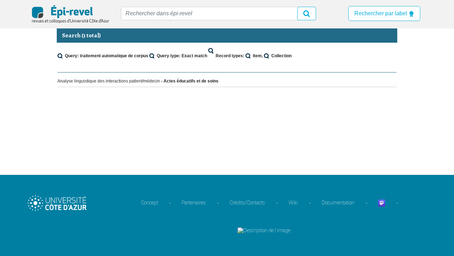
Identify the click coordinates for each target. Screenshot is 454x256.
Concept (149, 203)
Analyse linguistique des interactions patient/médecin (108, 81)
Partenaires (194, 203)
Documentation (338, 203)
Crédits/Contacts (247, 203)
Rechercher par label (381, 13)
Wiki (293, 203)
